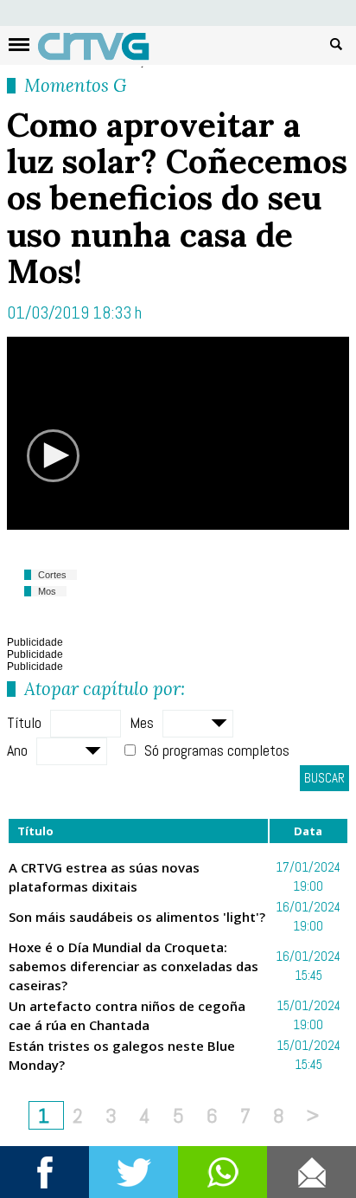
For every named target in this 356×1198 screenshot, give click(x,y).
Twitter (133, 1172)
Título (24, 722)
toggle (19, 44)
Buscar (336, 43)
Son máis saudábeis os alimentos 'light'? (137, 916)
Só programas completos (216, 750)
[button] (54, 455)
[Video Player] (178, 433)
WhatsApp (222, 1172)
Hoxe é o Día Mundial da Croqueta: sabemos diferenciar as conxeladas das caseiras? (133, 966)
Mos (47, 591)
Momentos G (75, 85)
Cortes (52, 575)
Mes (142, 722)
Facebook (44, 1172)
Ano (17, 750)
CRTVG (103, 50)
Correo (311, 1172)
